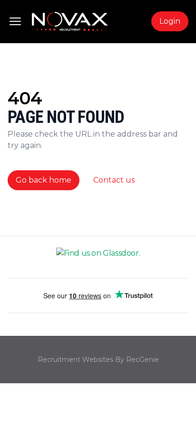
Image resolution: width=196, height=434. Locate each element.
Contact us (114, 180)
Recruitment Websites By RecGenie (98, 359)
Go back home (43, 180)
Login (169, 21)
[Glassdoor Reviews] (98, 257)
